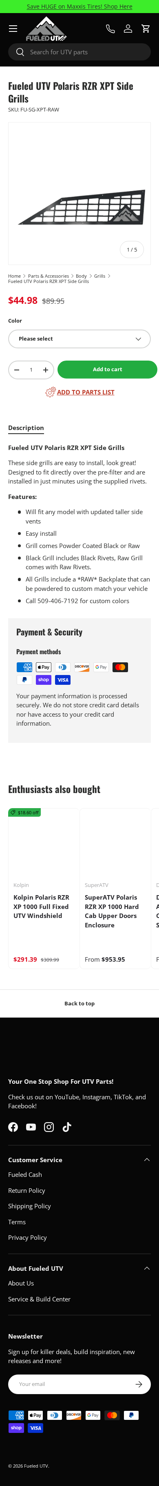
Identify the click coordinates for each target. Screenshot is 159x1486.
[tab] (26, 428)
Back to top (79, 1003)
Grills (99, 276)
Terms (17, 1222)
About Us (21, 1283)
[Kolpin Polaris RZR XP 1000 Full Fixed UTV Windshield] (44, 844)
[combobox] (79, 51)
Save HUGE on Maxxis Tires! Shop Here (79, 6)
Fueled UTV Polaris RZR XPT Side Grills (48, 281)
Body (81, 276)
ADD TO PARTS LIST (86, 392)
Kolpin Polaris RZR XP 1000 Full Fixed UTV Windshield (41, 906)
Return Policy (26, 1190)
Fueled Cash (25, 1174)
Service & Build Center (39, 1299)
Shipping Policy (29, 1206)
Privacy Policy (27, 1237)
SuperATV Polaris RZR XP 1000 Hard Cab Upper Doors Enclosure (112, 911)
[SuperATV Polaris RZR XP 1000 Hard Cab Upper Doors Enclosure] (115, 844)
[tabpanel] (79, 524)
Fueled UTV (36, 1466)
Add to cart (107, 369)
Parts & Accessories (48, 276)
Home (14, 276)
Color (15, 320)
